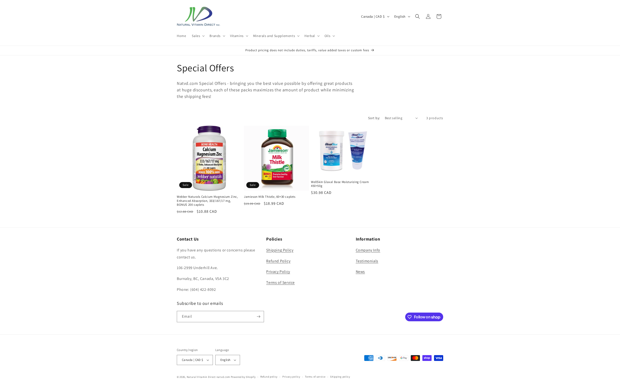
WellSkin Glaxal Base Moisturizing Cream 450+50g (340, 184)
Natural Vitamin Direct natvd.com (208, 377)
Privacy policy (291, 376)
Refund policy (269, 376)
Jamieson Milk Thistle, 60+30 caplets (269, 197)
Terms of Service (280, 282)
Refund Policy (278, 261)
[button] (198, 36)
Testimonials (367, 261)
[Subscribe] (258, 316)
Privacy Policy (278, 271)
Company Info (368, 250)
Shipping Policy (279, 250)
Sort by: (374, 118)
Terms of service (315, 376)
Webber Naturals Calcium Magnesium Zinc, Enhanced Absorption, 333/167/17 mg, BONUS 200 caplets (207, 201)
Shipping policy (340, 376)
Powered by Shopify (243, 377)
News (360, 271)
